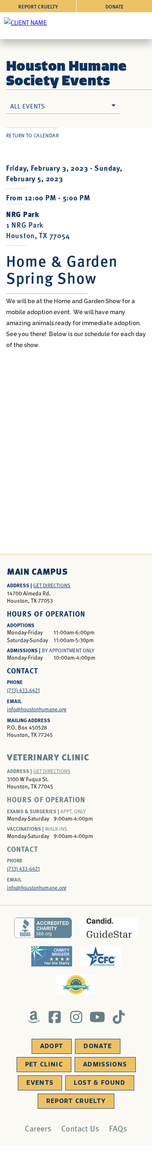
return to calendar (32, 135)
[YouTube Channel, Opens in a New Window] (97, 1017)
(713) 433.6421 (23, 690)
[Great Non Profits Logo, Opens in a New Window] (76, 985)
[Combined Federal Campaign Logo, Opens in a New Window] (100, 956)
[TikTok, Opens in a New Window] (118, 1017)
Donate (114, 6)
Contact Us (80, 1128)
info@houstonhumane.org (36, 709)
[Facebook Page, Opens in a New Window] (55, 1017)
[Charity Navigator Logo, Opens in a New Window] (51, 956)
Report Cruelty (38, 6)
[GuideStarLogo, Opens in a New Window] (109, 928)
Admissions (105, 1064)
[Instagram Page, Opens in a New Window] (76, 1017)
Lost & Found (99, 1082)
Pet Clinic (44, 1064)
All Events (27, 105)
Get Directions (52, 585)
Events (40, 1082)
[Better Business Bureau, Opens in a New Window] (43, 928)
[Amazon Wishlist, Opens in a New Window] (33, 1017)
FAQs (118, 1128)
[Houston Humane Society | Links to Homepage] (25, 21)
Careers (38, 1128)
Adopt (52, 1046)
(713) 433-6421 (23, 868)
